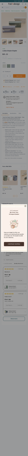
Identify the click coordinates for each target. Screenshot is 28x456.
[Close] (25, 206)
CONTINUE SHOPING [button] (14, 244)
